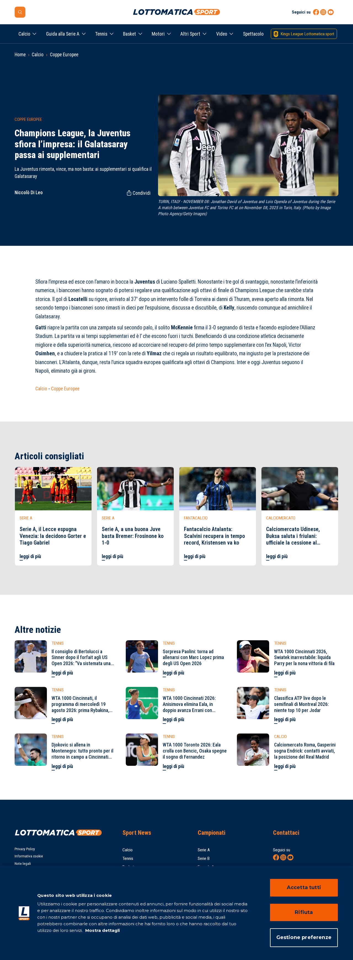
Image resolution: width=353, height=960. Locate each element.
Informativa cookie (29, 856)
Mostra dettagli (102, 930)
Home (20, 54)
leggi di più (30, 556)
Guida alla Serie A (62, 34)
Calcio (24, 34)
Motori (158, 34)
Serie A (204, 849)
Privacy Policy (25, 849)
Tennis (101, 34)
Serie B (204, 858)
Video (221, 34)
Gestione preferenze (303, 937)
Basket (129, 34)
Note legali (23, 864)
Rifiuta (304, 912)
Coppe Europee (64, 54)
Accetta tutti (304, 887)
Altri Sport (190, 34)
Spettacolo (253, 34)
